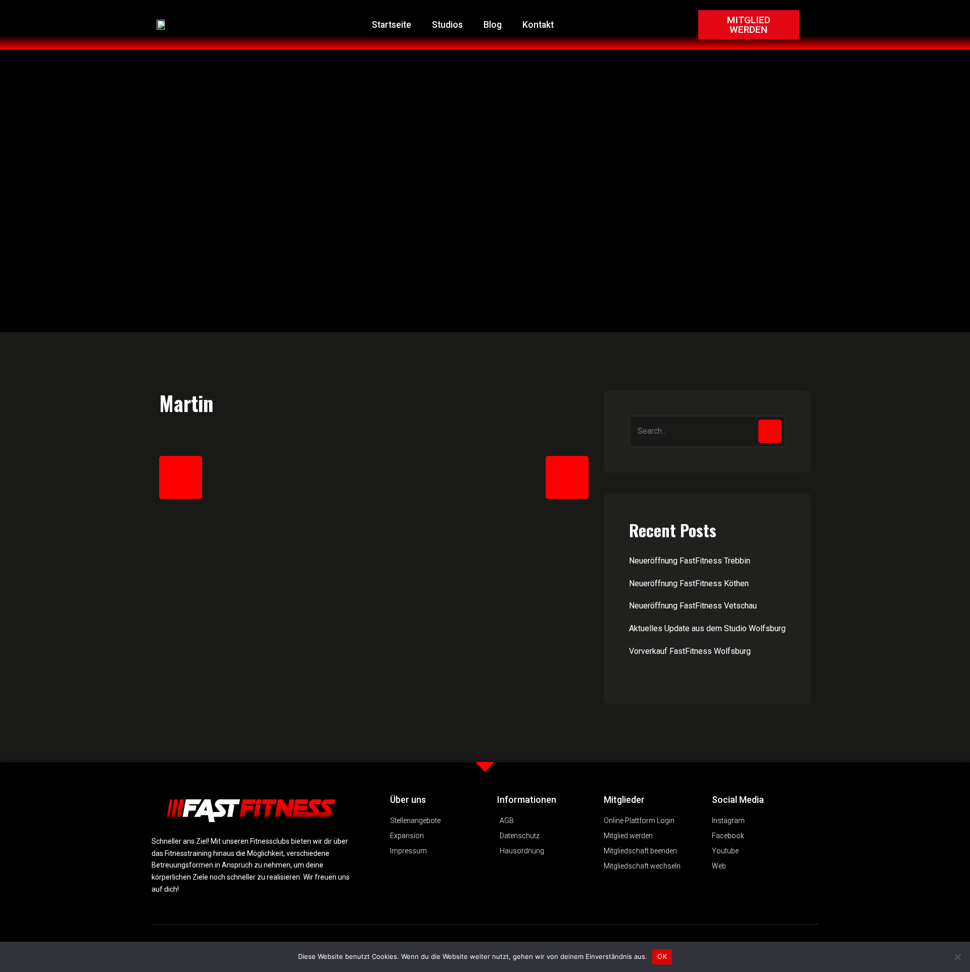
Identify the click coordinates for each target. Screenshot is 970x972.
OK (662, 956)
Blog (492, 25)
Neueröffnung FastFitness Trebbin (689, 561)
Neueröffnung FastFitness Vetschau (693, 605)
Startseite (391, 25)
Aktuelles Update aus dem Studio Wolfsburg (707, 628)
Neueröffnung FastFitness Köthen (689, 583)
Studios (447, 25)
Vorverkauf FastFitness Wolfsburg (690, 651)
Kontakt (538, 25)
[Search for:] (707, 431)
